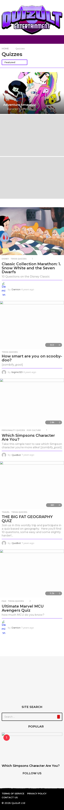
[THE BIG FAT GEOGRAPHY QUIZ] (32, 485)
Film (4, 601)
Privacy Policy (36, 793)
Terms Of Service (13, 793)
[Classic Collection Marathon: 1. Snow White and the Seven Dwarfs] (32, 231)
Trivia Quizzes (19, 259)
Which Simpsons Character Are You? (28, 437)
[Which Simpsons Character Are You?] (32, 402)
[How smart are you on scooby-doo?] (32, 325)
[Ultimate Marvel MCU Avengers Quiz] (32, 573)
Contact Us (10, 797)
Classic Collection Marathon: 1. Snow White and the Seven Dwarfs (31, 268)
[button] (4, 39)
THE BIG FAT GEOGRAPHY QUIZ (27, 518)
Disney (5, 259)
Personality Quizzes (13, 430)
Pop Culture (34, 430)
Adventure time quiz (19, 105)
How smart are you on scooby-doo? (32, 358)
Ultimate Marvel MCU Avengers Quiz (23, 608)
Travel (6, 512)
